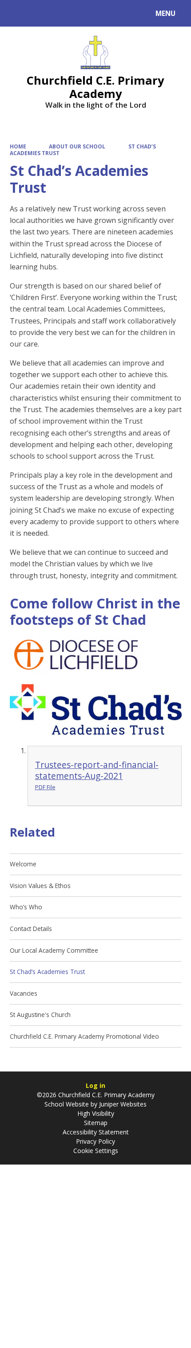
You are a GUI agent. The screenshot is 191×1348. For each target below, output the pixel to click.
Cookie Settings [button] (95, 1150)
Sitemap (95, 1122)
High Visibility (95, 1113)
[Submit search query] (111, 12)
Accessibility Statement (96, 1132)
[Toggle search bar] (17, 13)
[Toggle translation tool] (40, 13)
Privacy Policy (95, 1141)
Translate (76, 15)
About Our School (77, 146)
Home (18, 146)
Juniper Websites (122, 1104)
